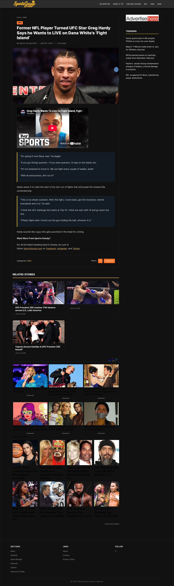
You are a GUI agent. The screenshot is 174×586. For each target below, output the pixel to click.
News (13, 551)
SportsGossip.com (33, 248)
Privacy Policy (69, 559)
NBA (153, 4)
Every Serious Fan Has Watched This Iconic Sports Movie (52, 512)
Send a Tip (118, 4)
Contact (66, 555)
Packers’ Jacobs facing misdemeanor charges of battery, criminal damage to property (142, 66)
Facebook (51, 248)
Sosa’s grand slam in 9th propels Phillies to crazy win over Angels (140, 39)
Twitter (76, 248)
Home (19, 17)
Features (14, 563)
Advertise (105, 4)
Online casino (133, 4)
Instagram (62, 248)
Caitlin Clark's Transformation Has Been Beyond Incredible (25, 473)
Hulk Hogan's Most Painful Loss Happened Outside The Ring (51, 473)
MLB (160, 4)
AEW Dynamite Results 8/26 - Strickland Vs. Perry (79, 512)
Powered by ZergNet (112, 524)
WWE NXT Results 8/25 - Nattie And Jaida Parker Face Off (24, 514)
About (65, 551)
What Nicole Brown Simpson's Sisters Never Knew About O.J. (78, 473)
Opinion (14, 567)
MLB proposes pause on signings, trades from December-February (141, 56)
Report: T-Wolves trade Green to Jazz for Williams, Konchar (142, 48)
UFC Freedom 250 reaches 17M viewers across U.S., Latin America (35, 309)
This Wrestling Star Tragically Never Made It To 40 (106, 471)
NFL (146, 4)
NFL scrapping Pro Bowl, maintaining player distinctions (142, 76)
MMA (25, 17)
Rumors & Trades (18, 572)
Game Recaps (16, 559)
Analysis (14, 555)
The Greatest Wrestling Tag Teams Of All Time (105, 512)
